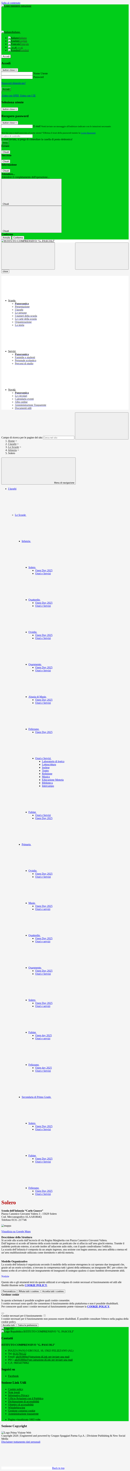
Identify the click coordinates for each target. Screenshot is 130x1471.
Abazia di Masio (37, 696)
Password (38, 77)
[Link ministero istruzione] (16, 5)
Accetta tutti (53, 1291)
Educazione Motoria (53, 779)
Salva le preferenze (27, 1325)
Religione (47, 773)
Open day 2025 (43, 1035)
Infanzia (12, 450)
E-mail (36, 126)
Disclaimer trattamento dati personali (20, 1441)
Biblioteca (47, 782)
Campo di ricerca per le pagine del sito (21, 437)
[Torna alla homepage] (65, 241)
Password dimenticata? (13, 83)
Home (11, 440)
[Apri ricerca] (102, 256)
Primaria (26, 844)
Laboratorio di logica (53, 761)
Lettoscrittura (49, 764)
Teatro (45, 770)
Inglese (46, 767)
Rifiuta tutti (29, 1291)
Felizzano (33, 729)
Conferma (18, 237)
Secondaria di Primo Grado (36, 1097)
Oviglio (32, 632)
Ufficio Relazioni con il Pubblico (25, 1398)
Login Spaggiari (88, 133)
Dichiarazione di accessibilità (23, 1401)
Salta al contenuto (10, 2)
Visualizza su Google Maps (16, 1231)
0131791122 (19, 1353)
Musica (46, 776)
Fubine (32, 812)
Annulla (6, 237)
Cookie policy (15, 1389)
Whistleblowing (16, 1407)
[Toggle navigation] (28, 256)
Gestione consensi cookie (21, 1410)
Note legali (14, 1392)
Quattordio (34, 599)
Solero (32, 567)
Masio (32, 903)
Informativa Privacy (18, 1395)
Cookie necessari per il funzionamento (22, 1315)
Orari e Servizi (43, 573)
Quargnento (35, 664)
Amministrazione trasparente (23, 1413)
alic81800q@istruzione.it (42, 1356)
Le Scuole (13, 447)
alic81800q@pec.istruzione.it (44, 1359)
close (5, 271)
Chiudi (6, 152)
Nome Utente (40, 73)
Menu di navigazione (63, 482)
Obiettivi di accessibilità (21, 1404)
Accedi (6, 56)
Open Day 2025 (43, 570)
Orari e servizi (42, 909)
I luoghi (12, 444)
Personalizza (9, 1291)
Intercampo (48, 785)
